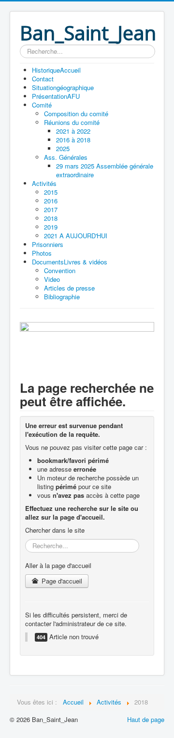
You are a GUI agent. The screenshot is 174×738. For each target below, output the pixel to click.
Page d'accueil (61, 580)
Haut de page (145, 719)
